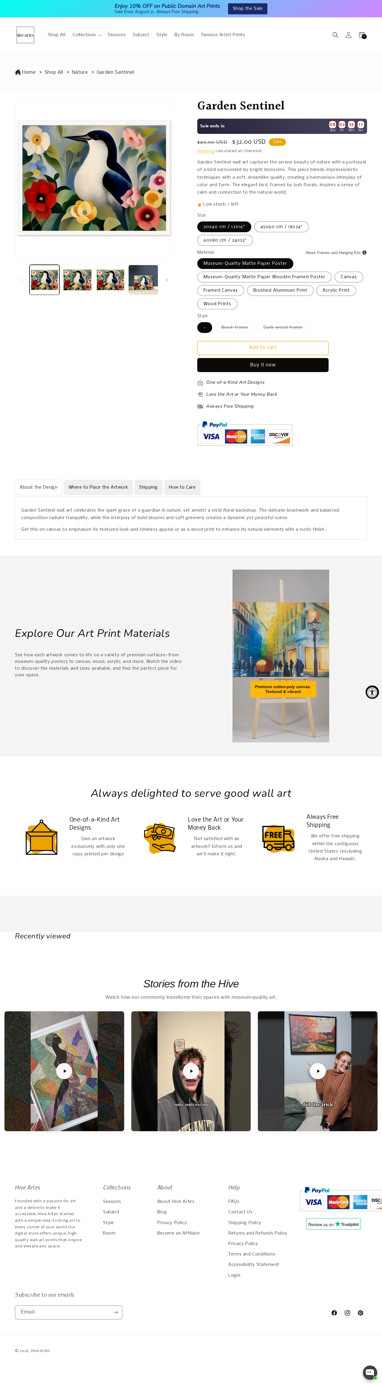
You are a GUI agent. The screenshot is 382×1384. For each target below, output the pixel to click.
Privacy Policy (172, 1223)
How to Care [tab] (182, 487)
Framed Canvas (221, 290)
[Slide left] (21, 280)
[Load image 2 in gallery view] (77, 280)
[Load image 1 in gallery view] (44, 280)
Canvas (349, 277)
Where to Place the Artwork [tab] (98, 487)
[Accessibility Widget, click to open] (372, 692)
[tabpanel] (191, 518)
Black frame (238, 329)
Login (234, 1275)
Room (109, 1233)
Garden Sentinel (115, 72)
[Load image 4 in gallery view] (143, 280)
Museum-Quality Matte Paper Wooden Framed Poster (264, 277)
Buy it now (263, 365)
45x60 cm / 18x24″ (282, 226)
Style (108, 1223)
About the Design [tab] (39, 487)
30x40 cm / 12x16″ (224, 226)
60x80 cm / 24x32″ (225, 240)
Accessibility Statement (253, 1264)
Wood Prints (217, 304)
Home (29, 72)
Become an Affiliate (178, 1233)
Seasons (112, 1201)
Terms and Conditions (251, 1254)
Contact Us (240, 1212)
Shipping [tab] (148, 487)
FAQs (233, 1201)
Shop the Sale (248, 8)
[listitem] (64, 1071)
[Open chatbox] (370, 1372)
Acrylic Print (336, 290)
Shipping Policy (244, 1223)
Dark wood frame (286, 329)
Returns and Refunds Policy (257, 1233)
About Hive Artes (176, 1201)
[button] (86, 35)
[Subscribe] (115, 1312)
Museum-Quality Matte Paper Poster (245, 263)
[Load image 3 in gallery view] (110, 280)
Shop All (53, 72)
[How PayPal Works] (244, 448)
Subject (111, 1212)
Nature (80, 72)
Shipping (206, 151)
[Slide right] (166, 280)
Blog (162, 1212)
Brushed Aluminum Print (280, 290)
